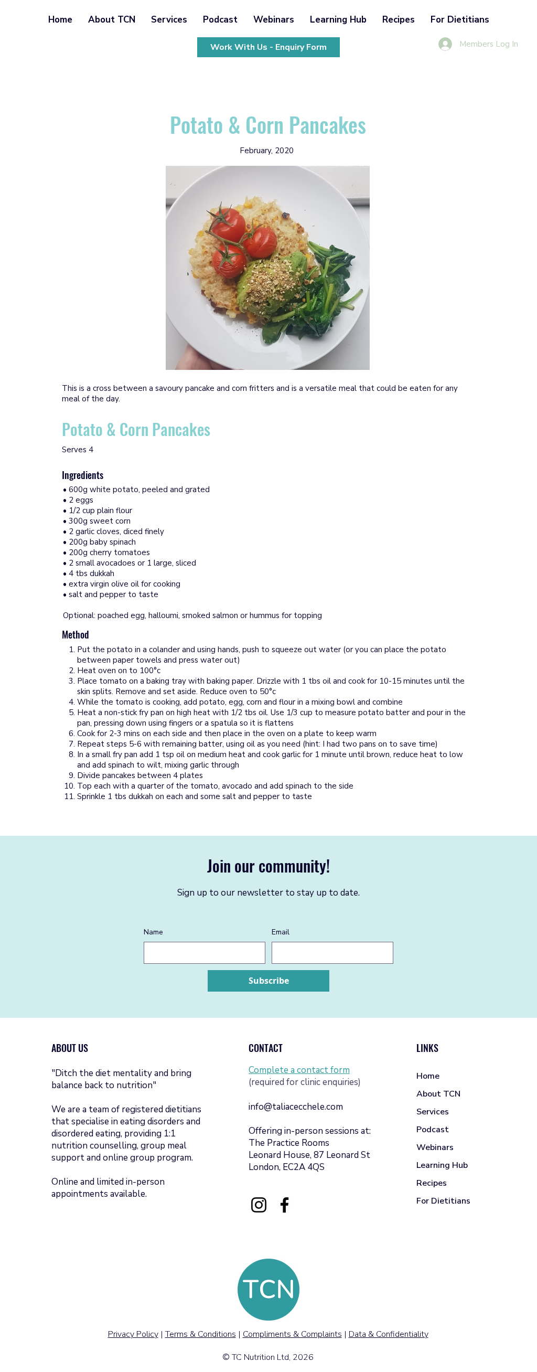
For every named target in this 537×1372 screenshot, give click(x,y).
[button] (111, 19)
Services (432, 1112)
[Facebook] (284, 1205)
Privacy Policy (133, 1334)
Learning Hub (442, 1165)
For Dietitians (443, 1201)
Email (280, 932)
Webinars (435, 1147)
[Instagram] (259, 1205)
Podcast (432, 1129)
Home (427, 1076)
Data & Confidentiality (388, 1334)
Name (153, 932)
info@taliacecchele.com (296, 1107)
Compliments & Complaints (292, 1334)
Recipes (431, 1183)
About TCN (438, 1094)
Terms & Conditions (200, 1334)
